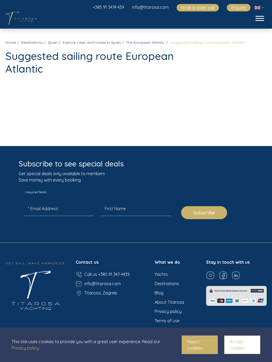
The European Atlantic (145, 42)
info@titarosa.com (150, 7)
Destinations (32, 42)
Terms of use (167, 320)
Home (10, 42)
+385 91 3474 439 (108, 7)
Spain (53, 42)
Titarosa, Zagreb (100, 292)
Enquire (238, 7)
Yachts (161, 274)
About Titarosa (169, 302)
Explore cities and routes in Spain (92, 42)
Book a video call (197, 7)
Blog (159, 292)
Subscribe (204, 213)
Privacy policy (168, 311)
